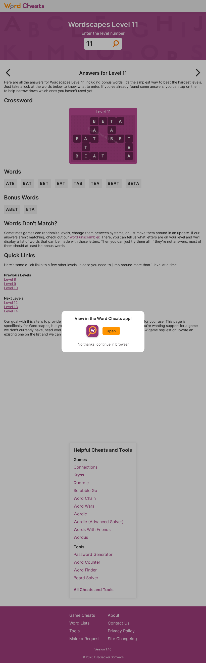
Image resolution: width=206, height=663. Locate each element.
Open (111, 331)
